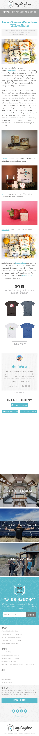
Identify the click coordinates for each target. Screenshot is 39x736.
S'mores (4, 158)
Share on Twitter (10, 411)
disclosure (20, 32)
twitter (26, 386)
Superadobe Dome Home (9, 661)
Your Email (12, 615)
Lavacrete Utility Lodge (8, 652)
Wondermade (11, 71)
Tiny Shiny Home (19, 4)
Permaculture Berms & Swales (10, 655)
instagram (29, 386)
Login (35, 12)
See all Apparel (18, 343)
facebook (23, 386)
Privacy (33, 733)
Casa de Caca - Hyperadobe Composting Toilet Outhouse (18, 664)
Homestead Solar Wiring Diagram (12, 634)
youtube (13, 711)
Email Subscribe (6, 679)
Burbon (4, 194)
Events (17, 12)
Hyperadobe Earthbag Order (10, 631)
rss (25, 711)
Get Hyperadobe (6, 12)
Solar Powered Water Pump (10, 643)
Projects (13, 12)
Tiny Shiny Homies (7, 682)
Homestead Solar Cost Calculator (11, 640)
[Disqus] (19, 445)
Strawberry (6, 230)
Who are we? (5, 673)
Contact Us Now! (19, 700)
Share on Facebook (19, 405)
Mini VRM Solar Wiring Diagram (11, 637)
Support (27, 12)
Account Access (19, 716)
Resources (22, 12)
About (31, 12)
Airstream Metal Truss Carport (10, 658)
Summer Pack (20, 263)
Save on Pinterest (28, 411)
